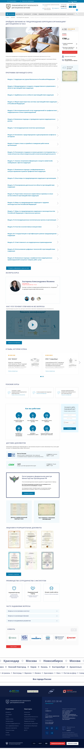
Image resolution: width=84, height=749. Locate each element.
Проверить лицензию (13, 574)
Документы (19, 14)
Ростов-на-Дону (70, 673)
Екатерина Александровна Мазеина (38, 281)
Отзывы (34, 14)
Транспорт (26, 728)
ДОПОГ (25, 730)
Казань (44, 667)
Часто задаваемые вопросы (12, 725)
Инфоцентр (27, 14)
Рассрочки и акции (10, 730)
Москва (31, 661)
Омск (58, 673)
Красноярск (48, 673)
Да (70, 6)
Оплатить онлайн (72, 743)
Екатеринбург (58, 667)
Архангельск (76, 667)
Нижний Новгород (17, 667)
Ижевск (38, 673)
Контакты (70, 14)
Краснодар (11, 661)
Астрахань (6, 673)
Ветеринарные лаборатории (30, 725)
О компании (10, 709)
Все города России (42, 679)
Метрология (27, 712)
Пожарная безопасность (30, 719)
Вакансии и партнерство (11, 728)
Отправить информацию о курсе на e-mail (18, 268)
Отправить (69, 428)
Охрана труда (27, 714)
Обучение (11, 14)
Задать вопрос (13, 646)
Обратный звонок (49, 703)
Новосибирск (53, 661)
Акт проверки (9, 714)
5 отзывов (70, 30)
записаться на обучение (70, 52)
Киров (33, 667)
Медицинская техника (29, 721)
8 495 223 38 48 (53, 701)
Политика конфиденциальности (13, 723)
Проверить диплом (28, 493)
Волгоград (17, 673)
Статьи (7, 716)
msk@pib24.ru (56, 8)
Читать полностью (13, 371)
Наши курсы (28, 709)
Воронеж (28, 673)
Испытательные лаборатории (31, 723)
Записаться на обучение (14, 342)
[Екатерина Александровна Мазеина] (15, 286)
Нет (74, 6)
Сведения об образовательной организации (52, 14)
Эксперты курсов (9, 721)
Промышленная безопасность (31, 716)
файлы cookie (70, 732)
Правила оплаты (9, 719)
